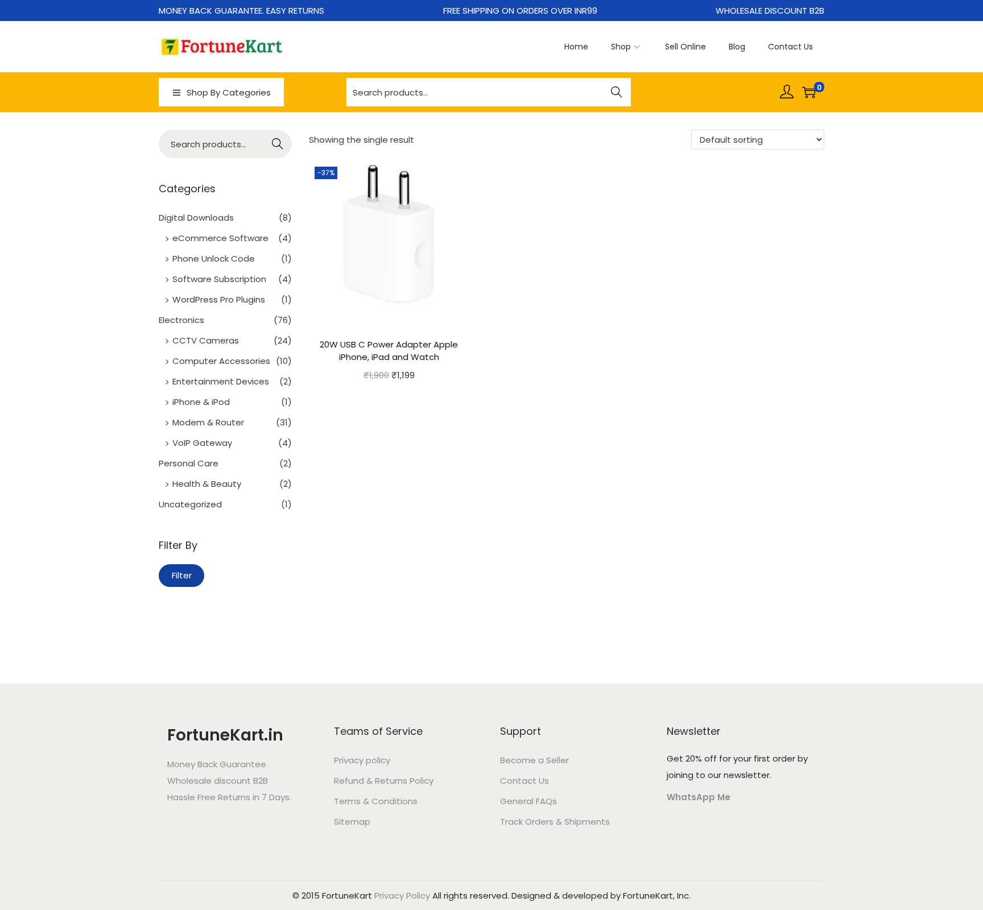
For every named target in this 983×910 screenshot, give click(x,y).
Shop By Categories (229, 92)
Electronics (181, 320)
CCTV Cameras (205, 340)
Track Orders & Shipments (555, 822)
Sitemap (352, 822)
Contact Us (524, 781)
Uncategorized (190, 504)
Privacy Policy (402, 895)
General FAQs (528, 801)
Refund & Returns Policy (383, 781)
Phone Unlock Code (213, 258)
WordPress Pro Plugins (218, 299)
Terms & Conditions (376, 801)
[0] (809, 92)
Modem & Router (208, 422)
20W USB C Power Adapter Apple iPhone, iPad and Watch (389, 350)
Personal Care (188, 463)
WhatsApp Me (698, 797)
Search (617, 93)
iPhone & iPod (201, 402)
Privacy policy (362, 760)
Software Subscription (219, 279)
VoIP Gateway (202, 443)
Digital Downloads (196, 218)
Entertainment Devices (220, 381)
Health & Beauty (206, 484)
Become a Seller (534, 760)
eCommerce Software (220, 238)
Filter (182, 575)
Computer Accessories (221, 361)
